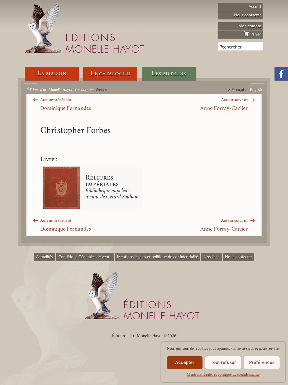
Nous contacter (247, 15)
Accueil (255, 7)
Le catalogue (110, 73)
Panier (255, 34)
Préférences (261, 362)
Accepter (184, 362)
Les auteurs (169, 73)
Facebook (281, 74)
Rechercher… (232, 47)
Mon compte (249, 26)
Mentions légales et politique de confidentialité (223, 375)
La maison (51, 73)
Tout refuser (223, 362)
